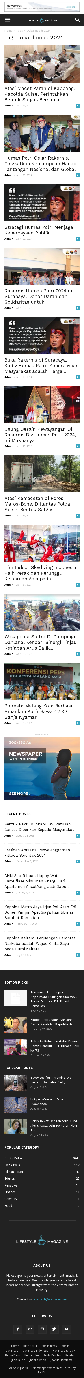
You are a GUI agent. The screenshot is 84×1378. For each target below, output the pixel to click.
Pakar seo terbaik (64, 1350)
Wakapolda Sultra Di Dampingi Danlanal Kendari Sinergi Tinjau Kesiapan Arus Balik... (40, 642)
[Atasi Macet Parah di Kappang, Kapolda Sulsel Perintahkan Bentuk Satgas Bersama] (42, 64)
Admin (8, 105)
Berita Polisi (12, 1355)
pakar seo (12, 1350)
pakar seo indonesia (36, 1350)
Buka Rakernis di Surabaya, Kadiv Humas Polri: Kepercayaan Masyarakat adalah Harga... (41, 365)
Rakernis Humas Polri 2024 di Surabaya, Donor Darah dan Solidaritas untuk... (38, 296)
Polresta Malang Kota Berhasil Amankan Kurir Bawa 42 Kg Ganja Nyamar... (38, 711)
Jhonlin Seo (18, 1360)
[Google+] (30, 1329)
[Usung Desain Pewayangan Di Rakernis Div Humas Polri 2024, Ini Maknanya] (42, 404)
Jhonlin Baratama (62, 1360)
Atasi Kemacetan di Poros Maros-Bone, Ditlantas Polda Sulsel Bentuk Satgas (37, 503)
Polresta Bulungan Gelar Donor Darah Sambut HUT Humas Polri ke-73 (54, 1046)
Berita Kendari (52, 1355)
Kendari (70, 1355)
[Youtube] (66, 1329)
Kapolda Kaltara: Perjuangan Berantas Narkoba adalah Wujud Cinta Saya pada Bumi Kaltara (39, 943)
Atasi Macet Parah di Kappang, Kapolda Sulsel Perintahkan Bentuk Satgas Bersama (39, 93)
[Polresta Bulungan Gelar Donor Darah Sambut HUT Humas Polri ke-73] (15, 1047)
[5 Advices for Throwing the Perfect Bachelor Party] (15, 1083)
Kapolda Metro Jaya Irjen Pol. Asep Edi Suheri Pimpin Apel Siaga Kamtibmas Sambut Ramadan (40, 912)
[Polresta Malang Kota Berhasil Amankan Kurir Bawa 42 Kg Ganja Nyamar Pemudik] (42, 681)
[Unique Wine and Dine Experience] (15, 1105)
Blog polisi (30, 1346)
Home (8, 31)
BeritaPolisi (31, 1355)
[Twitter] (54, 1329)
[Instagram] (42, 1329)
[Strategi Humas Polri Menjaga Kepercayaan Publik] (42, 202)
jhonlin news (49, 1346)
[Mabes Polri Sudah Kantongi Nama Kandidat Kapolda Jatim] (15, 1025)
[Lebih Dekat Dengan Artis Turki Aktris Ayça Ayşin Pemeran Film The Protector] (15, 1126)
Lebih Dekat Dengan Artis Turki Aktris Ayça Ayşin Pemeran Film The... (53, 1125)
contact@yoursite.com (50, 1299)
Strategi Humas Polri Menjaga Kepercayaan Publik (38, 230)
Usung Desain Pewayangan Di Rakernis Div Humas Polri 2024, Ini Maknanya (40, 434)
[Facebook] (17, 1329)
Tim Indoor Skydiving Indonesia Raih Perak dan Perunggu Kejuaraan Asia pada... (40, 573)
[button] (77, 20)
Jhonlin (65, 1346)
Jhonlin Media (38, 1360)
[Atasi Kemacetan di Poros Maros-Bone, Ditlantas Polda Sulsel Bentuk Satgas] (42, 473)
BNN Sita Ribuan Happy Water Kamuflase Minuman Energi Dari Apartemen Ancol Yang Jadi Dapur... (37, 881)
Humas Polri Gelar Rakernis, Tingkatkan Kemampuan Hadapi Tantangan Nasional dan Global (41, 163)
